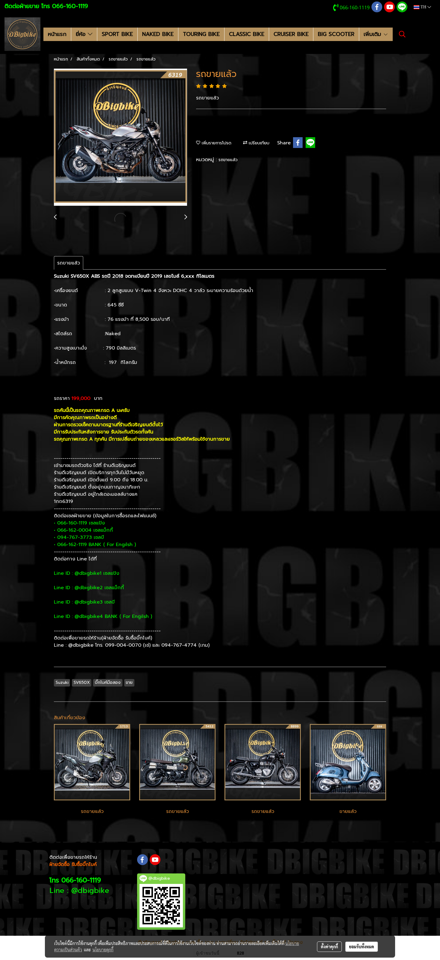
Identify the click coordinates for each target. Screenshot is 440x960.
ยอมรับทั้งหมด (361, 946)
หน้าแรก (57, 34)
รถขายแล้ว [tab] (68, 263)
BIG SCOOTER (336, 34)
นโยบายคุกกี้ (102, 949)
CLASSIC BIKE (246, 34)
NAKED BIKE (158, 34)
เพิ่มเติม (373, 34)
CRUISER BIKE (291, 34)
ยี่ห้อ (82, 34)
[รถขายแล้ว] (120, 137)
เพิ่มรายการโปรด (215, 143)
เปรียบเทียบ (258, 143)
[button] (402, 34)
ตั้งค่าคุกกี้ (329, 946)
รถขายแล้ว (228, 160)
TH (423, 7)
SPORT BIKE (117, 34)
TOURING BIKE (201, 34)
